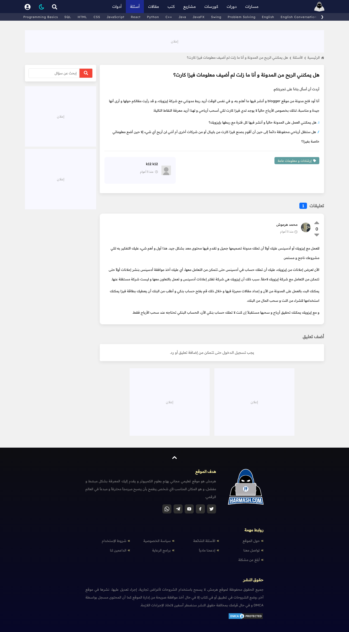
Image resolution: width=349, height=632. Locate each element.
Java (182, 17)
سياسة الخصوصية (157, 541)
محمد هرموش (286, 224)
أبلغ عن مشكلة (249, 560)
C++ (168, 17)
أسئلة (135, 6)
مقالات (153, 6)
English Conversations (299, 17)
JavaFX (199, 17)
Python (153, 17)
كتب (171, 6)
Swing (216, 17)
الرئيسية (314, 57)
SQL (67, 17)
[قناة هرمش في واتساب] (166, 508)
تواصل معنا (251, 550)
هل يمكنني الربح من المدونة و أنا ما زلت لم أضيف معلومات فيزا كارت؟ (239, 57)
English (268, 17)
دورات (232, 6)
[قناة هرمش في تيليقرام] (178, 508)
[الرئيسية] (319, 6)
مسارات (252, 6)
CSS (97, 17)
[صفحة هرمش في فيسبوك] (200, 508)
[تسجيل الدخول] (27, 6)
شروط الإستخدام (114, 541)
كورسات (211, 6)
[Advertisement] (174, 41)
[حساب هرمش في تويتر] (211, 508)
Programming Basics (40, 17)
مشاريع (189, 6)
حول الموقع (251, 541)
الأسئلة (299, 57)
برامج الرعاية (161, 550)
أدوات (117, 6)
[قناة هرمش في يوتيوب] (189, 508)
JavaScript (115, 17)
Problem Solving (241, 17)
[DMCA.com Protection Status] (246, 618)
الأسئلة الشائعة (204, 541)
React (136, 17)
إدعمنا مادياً (207, 550)
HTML (82, 17)
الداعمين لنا (118, 550)
